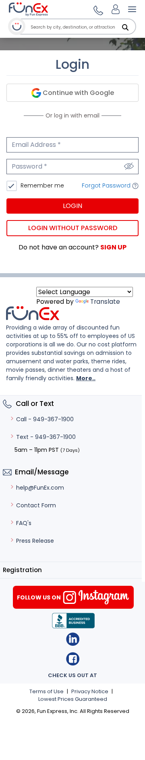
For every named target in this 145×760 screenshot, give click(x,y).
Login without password (72, 228)
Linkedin (72, 639)
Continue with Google (77, 92)
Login (72, 205)
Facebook (72, 658)
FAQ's (23, 523)
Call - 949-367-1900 (45, 419)
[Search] (125, 27)
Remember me (41, 185)
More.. (85, 378)
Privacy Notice (89, 691)
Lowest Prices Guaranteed (72, 699)
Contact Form (36, 505)
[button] (97, 9)
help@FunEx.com (40, 488)
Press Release (35, 541)
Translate (105, 301)
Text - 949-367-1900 (46, 437)
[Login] (115, 9)
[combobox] (82, 27)
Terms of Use (46, 691)
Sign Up (113, 247)
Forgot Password (107, 185)
